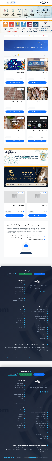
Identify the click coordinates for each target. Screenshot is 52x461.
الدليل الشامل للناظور (41, 309)
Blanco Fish (21, 130)
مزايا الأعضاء (12, 273)
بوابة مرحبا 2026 (43, 338)
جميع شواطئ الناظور (42, 327)
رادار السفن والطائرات (18, 394)
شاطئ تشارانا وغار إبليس (41, 320)
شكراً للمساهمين (19, 425)
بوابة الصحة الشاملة (19, 291)
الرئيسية (43, 42)
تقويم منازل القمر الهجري (18, 300)
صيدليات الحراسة (19, 282)
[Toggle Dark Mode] (8, 2)
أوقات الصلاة (20, 296)
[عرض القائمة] (5, 2)
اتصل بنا (21, 309)
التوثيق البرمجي (20, 327)
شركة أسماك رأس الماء (18, 205)
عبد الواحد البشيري (32, 457)
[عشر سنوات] (26, 157)
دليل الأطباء (21, 289)
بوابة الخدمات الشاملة (41, 331)
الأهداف (21, 311)
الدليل (40, 42)
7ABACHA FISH (20, 72)
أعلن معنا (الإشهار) (19, 320)
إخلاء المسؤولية (20, 316)
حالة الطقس (20, 298)
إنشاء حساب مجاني (25, 273)
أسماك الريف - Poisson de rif (40, 130)
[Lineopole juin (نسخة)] (26, 27)
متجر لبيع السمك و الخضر (41, 101)
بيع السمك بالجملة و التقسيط (17, 101)
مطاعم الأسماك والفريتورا (41, 334)
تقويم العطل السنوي (41, 314)
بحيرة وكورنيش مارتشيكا (41, 318)
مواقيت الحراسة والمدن (18, 302)
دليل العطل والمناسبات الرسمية (38, 311)
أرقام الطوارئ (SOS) (19, 287)
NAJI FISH (44, 72)
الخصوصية (21, 313)
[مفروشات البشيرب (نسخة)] (26, 177)
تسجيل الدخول (38, 273)
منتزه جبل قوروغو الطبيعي (40, 316)
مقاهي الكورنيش (43, 336)
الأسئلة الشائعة (20, 318)
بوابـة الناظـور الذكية (42, 329)
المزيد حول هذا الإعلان (3, 20)
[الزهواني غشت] (26, 12)
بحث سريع (7, 55)
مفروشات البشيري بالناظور (9, 457)
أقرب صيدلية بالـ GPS (19, 285)
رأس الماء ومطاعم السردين (40, 423)
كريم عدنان (44, 205)
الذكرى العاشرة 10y (19, 322)
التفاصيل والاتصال (38, 82)
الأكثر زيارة (15, 55)
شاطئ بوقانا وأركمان (42, 325)
